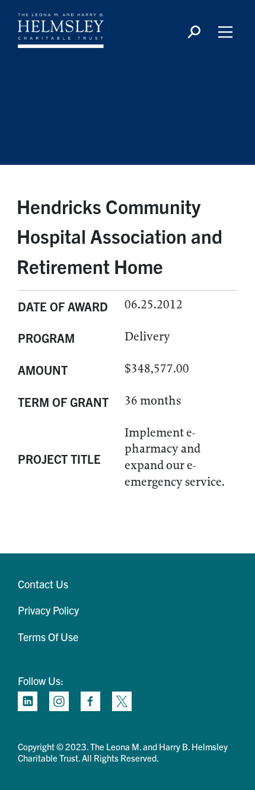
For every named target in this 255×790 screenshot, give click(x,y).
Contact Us (43, 584)
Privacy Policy (48, 610)
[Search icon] (193, 32)
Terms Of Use (48, 637)
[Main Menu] (225, 32)
